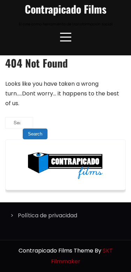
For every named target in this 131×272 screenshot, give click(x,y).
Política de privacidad (47, 215)
